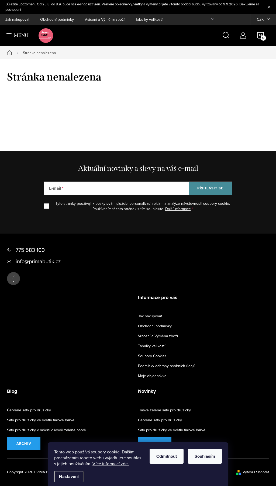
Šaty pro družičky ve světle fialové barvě (40, 420)
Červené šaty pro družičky (29, 410)
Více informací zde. (110, 464)
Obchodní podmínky (57, 19)
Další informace (178, 208)
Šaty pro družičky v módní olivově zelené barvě (46, 430)
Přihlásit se (210, 188)
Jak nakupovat (17, 19)
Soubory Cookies (152, 356)
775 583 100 (30, 250)
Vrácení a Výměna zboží (105, 19)
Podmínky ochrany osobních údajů (166, 366)
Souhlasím (205, 456)
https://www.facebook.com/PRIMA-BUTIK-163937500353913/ (13, 278)
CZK (260, 19)
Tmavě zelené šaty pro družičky (164, 410)
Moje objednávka (152, 376)
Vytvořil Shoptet (256, 472)
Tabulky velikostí (149, 19)
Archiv (23, 443)
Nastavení (69, 476)
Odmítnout (166, 456)
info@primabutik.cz (38, 261)
